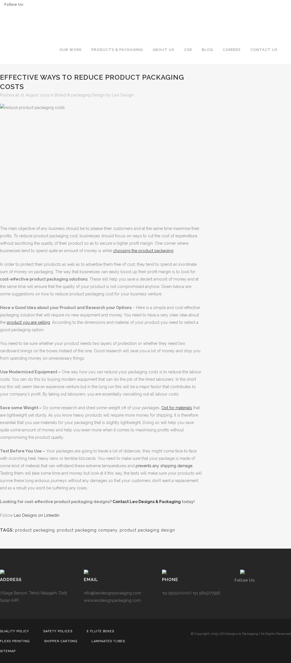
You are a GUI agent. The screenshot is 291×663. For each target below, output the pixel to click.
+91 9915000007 (177, 593)
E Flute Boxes (100, 631)
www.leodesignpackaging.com (112, 600)
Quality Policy (14, 631)
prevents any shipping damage (164, 466)
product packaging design (147, 530)
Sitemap (8, 651)
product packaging (35, 530)
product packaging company (87, 530)
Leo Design (123, 95)
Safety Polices (57, 631)
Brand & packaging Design (80, 95)
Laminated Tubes (108, 641)
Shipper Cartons (60, 641)
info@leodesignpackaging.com (112, 593)
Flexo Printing (15, 641)
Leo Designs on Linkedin (36, 515)
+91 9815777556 (206, 593)
